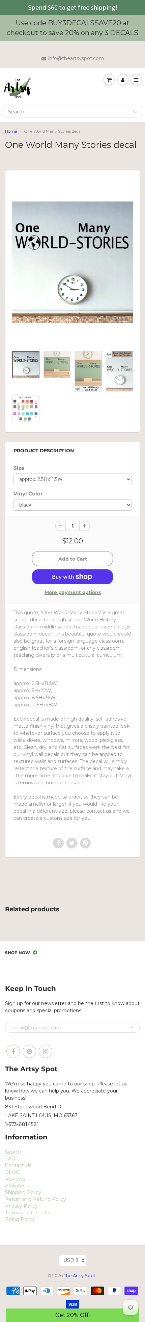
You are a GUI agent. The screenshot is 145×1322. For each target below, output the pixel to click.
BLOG (12, 1172)
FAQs (11, 1159)
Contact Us (18, 1165)
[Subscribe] (131, 1027)
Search (13, 1152)
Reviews (15, 1179)
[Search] (135, 111)
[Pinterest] (29, 1051)
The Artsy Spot (79, 1275)
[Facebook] (13, 1051)
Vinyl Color (27, 493)
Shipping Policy (23, 1192)
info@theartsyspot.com (76, 58)
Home (11, 131)
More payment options (73, 592)
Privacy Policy (21, 1206)
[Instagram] (45, 1051)
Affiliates (15, 1186)
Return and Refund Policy (35, 1199)
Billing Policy (20, 1219)
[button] (72, 1315)
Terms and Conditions (30, 1213)
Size (18, 468)
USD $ (71, 1260)
